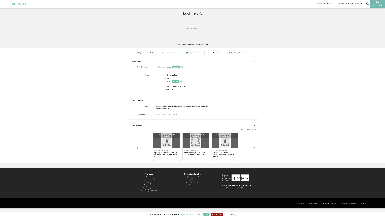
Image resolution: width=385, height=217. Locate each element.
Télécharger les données (239, 53)
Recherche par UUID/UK (149, 190)
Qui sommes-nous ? (192, 176)
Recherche (340, 4)
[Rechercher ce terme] (182, 67)
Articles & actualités (355, 4)
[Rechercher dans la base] (176, 114)
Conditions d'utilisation (329, 203)
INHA (192, 178)
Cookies (363, 203)
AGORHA (19, 4)
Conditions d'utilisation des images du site (193, 44)
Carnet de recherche (192, 182)
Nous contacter (149, 184)
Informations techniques (149, 178)
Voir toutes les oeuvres (248, 129)
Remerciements (149, 180)
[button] (137, 148)
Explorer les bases (325, 4)
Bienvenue (149, 176)
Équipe (192, 180)
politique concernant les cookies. (190, 214)
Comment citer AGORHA (349, 203)
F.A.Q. (149, 182)
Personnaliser (231, 214)
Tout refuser (217, 214)
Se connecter (377, 5)
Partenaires (192, 184)
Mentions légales (313, 203)
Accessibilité (300, 203)
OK (207, 214)
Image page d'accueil (149, 188)
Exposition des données (149, 186)
